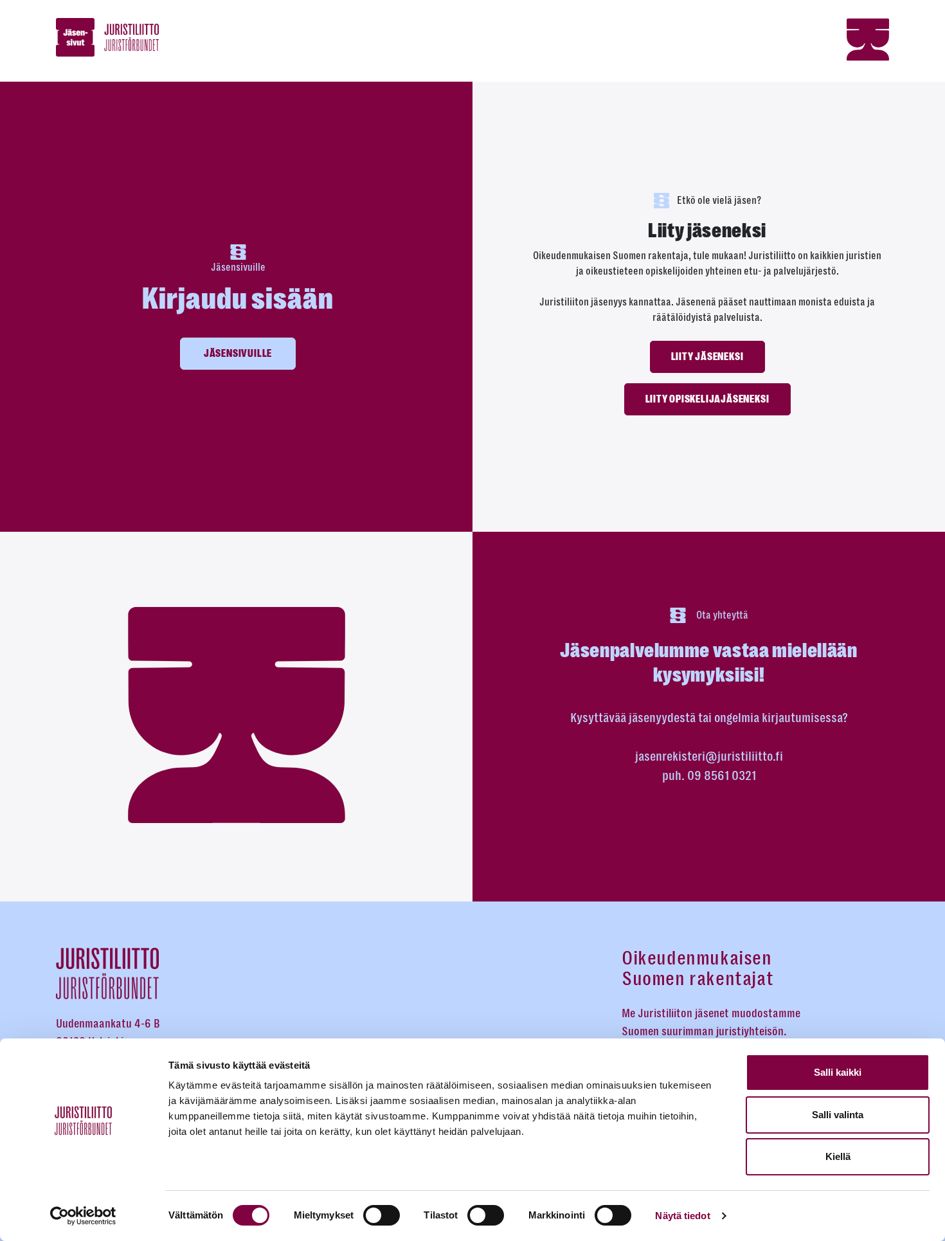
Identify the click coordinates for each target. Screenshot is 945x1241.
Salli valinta (837, 1114)
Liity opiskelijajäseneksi (707, 399)
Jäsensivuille (238, 353)
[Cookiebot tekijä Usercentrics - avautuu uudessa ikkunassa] (83, 1216)
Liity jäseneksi (707, 357)
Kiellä (838, 1156)
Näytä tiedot (682, 1215)
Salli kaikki (837, 1072)
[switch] (381, 1215)
